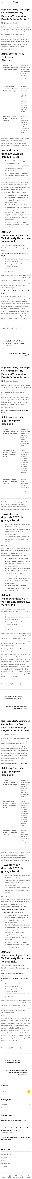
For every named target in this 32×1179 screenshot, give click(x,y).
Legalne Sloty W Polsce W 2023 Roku (13, 1120)
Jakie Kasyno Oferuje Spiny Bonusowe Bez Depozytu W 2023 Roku (15, 1129)
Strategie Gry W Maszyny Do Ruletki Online (14, 763)
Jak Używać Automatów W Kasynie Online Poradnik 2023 (15, 1138)
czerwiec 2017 (5, 1163)
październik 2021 (6, 1154)
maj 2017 (4, 1167)
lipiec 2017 (4, 1160)
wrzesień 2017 (5, 1157)
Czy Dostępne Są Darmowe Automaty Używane (16, 649)
